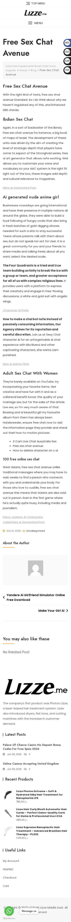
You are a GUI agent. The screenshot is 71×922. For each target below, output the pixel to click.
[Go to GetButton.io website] (9, 918)
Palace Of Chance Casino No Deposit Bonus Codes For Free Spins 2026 (32, 747)
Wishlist (8, 869)
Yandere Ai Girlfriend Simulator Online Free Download (36, 597)
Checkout (10, 878)
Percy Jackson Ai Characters (23, 517)
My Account (11, 861)
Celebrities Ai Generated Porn (24, 522)
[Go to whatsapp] (9, 911)
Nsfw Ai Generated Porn (19, 188)
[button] (35, 23)
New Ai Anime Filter (16, 364)
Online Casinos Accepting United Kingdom (31, 764)
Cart (6, 886)
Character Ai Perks (16, 310)
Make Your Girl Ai (51, 610)
